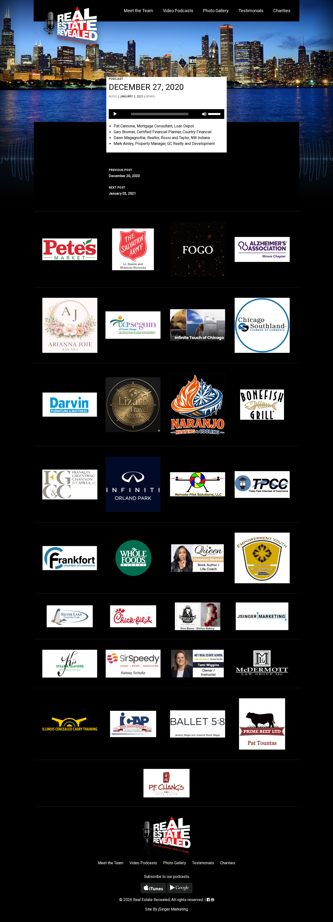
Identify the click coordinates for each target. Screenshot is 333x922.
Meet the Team (138, 10)
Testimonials (251, 10)
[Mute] (204, 114)
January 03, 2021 (122, 190)
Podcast (116, 79)
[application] (166, 114)
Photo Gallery (216, 10)
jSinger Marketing (173, 909)
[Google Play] (179, 888)
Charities (282, 10)
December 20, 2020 (124, 173)
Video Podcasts (178, 10)
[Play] (115, 114)
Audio (113, 96)
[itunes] (153, 888)
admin (150, 96)
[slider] (215, 113)
